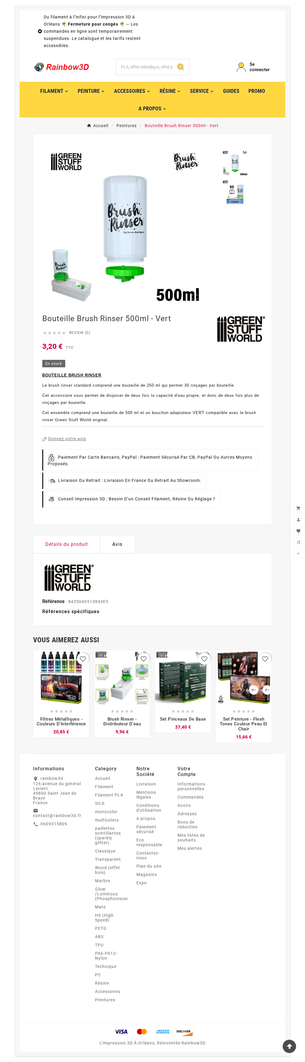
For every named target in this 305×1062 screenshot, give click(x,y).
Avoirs (184, 805)
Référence (54, 601)
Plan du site (148, 866)
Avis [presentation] (117, 544)
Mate (100, 907)
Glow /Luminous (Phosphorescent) (114, 894)
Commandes (191, 797)
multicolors (107, 820)
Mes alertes (190, 848)
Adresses (187, 813)
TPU (99, 945)
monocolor (106, 811)
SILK (100, 803)
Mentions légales (146, 794)
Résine (102, 983)
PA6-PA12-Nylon (106, 956)
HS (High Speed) (104, 917)
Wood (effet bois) (107, 870)
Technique (105, 966)
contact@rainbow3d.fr (57, 815)
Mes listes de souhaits (191, 837)
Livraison (146, 784)
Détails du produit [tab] (66, 544)
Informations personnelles (191, 786)
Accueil (102, 778)
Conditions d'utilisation (148, 808)
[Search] (181, 67)
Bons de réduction (188, 824)
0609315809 (54, 824)
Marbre (102, 880)
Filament (104, 786)
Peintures (105, 999)
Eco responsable (149, 842)
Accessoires (107, 991)
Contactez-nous (148, 855)
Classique (105, 851)
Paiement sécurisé (146, 829)
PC (98, 974)
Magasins (146, 874)
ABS (99, 936)
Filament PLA (109, 795)
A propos (145, 818)
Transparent (108, 859)
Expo (141, 882)
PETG (101, 928)
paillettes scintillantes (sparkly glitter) (108, 835)
